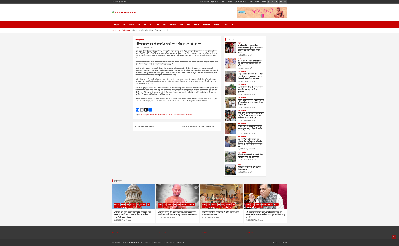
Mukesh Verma (251, 159)
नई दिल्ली (260, 207)
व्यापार (188, 24)
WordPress (181, 242)
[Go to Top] (394, 237)
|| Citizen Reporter (260, 1)
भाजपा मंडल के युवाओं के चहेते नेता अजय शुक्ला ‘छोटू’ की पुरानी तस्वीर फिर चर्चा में (250, 128)
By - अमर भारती (148, 47)
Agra (235, 1)
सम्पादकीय (216, 24)
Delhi (222, 1)
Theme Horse (156, 242)
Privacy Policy (161, 232)
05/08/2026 (250, 220)
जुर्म (139, 24)
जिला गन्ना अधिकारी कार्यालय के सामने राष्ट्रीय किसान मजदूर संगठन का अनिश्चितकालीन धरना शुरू (251, 115)
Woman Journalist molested (183, 114)
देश (135, 207)
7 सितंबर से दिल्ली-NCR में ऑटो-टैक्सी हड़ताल (249, 168)
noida (171, 114)
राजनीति (131, 24)
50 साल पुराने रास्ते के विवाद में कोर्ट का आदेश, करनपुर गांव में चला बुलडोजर (250, 89)
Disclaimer (204, 232)
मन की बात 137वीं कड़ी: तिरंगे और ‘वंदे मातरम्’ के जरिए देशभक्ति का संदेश (250, 63)
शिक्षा (158, 24)
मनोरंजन (196, 24)
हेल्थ (164, 24)
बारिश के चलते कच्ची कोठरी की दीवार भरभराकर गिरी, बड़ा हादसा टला (250, 155)
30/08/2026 (242, 55)
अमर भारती (249, 55)
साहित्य (139, 207)
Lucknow (229, 1)
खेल (151, 24)
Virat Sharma (126, 220)
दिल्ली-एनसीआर (140, 40)
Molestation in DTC (162, 114)
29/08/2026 (242, 107)
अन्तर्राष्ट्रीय (225, 207)
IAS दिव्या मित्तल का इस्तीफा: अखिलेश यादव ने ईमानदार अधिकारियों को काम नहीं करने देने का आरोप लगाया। (251, 49)
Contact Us (249, 232)
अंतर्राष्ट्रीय (116, 204)
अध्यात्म (130, 207)
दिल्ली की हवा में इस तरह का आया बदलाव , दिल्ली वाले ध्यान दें (198, 127)
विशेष (181, 24)
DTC (140, 114)
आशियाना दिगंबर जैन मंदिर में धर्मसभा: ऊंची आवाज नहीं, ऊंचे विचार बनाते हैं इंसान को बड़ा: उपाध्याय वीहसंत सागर (177, 213)
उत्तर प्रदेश (243, 71)
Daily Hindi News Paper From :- (209, 1)
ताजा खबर (231, 39)
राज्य (124, 24)
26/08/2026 (118, 220)
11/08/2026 (162, 217)
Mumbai (250, 1)
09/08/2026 (206, 217)
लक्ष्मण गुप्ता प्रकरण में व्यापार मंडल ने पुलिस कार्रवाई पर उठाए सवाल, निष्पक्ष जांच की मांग (251, 102)
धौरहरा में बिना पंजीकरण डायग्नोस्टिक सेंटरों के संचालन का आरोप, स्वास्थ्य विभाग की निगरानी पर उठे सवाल (250, 76)
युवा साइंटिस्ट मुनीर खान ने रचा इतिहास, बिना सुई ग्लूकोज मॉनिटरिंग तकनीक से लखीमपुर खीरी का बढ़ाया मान (250, 142)
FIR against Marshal (149, 114)
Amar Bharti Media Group (133, 242)
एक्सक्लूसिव (206, 24)
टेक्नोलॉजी (173, 24)
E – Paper (228, 24)
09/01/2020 (139, 47)
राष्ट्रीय (116, 24)
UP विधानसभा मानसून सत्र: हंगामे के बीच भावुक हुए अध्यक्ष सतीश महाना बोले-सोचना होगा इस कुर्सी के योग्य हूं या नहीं (265, 214)
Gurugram (243, 1)
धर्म (145, 24)
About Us (115, 232)
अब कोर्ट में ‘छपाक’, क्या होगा (146, 127)
